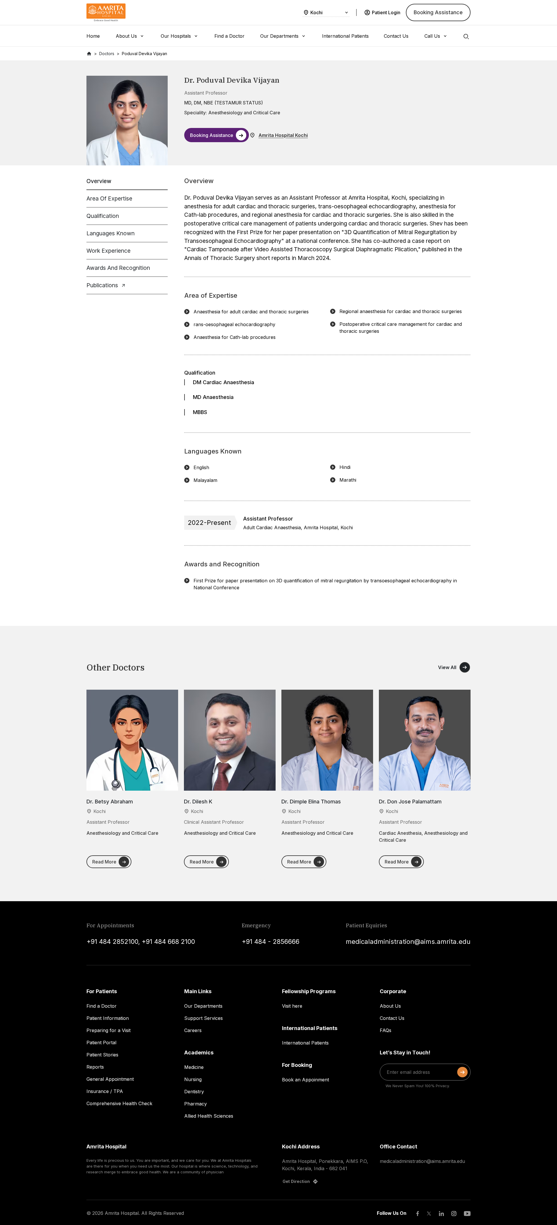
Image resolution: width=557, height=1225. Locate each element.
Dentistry (194, 1091)
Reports (95, 1067)
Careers (193, 1030)
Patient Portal (101, 1042)
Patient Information (107, 1018)
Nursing (193, 1079)
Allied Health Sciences (208, 1116)
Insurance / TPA (104, 1091)
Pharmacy (195, 1104)
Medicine (194, 1067)
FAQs (385, 1030)
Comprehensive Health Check (119, 1103)
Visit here (292, 1006)
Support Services (203, 1018)
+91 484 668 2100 (168, 941)
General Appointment (110, 1079)
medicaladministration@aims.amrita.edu (408, 941)
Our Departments (203, 1006)
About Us (390, 1006)
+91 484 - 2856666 (270, 941)
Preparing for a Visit (108, 1030)
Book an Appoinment (305, 1080)
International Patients (305, 1043)
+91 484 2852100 (112, 941)
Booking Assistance (438, 12)
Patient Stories (102, 1055)
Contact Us (392, 1018)
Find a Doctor (101, 1006)
